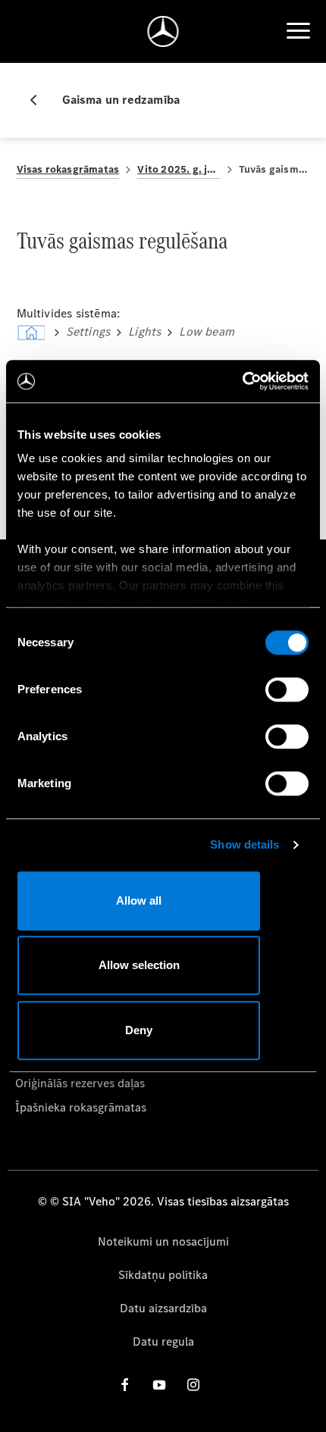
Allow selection (139, 964)
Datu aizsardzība (163, 1308)
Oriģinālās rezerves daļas (80, 1083)
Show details (244, 844)
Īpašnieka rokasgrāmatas (80, 1107)
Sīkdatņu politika (163, 1275)
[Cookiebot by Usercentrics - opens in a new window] (242, 381)
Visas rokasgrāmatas (68, 169)
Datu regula (163, 1341)
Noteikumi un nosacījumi (163, 1241)
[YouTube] (159, 1384)
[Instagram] (193, 1384)
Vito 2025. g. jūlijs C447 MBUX (178, 169)
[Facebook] (125, 1384)
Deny (138, 1030)
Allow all (138, 900)
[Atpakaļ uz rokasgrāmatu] (39, 100)
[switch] (287, 689)
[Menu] (298, 31)
